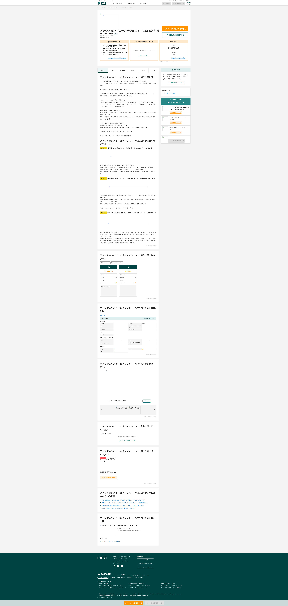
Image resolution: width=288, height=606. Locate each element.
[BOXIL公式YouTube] (122, 566)
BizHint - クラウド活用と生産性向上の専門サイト (171, 587)
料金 (113, 70)
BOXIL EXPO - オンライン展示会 (168, 583)
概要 (102, 70)
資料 (153, 70)
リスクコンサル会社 (106, 7)
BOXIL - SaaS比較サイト (104, 583)
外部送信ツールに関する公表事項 (120, 558)
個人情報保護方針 (120, 577)
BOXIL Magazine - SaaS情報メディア (137, 583)
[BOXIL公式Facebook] (118, 566)
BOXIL (99, 7)
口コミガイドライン (117, 563)
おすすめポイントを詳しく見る (117, 58)
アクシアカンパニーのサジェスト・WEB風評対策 (122, 7)
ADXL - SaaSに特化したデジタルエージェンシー (140, 587)
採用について (129, 577)
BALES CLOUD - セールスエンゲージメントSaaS (171, 585)
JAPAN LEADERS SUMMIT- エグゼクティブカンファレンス (111, 585)
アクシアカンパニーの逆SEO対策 (111, 541)
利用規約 (115, 556)
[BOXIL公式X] (114, 566)
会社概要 (113, 577)
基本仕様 (102, 315)
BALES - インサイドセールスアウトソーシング (140, 585)
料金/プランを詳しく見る (178, 58)
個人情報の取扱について (124, 556)
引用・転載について (139, 577)
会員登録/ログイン (188, 3)
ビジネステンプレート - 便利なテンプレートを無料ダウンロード (112, 587)
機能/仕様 (123, 70)
